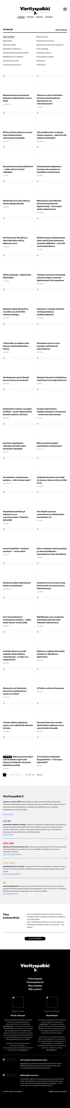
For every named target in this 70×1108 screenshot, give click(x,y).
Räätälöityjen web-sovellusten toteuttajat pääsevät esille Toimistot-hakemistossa (50, 620)
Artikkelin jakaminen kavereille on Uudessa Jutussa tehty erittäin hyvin (52, 480)
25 (30, 775)
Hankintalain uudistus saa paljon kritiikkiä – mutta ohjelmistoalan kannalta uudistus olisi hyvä (17, 412)
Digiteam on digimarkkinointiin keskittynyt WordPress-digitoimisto (51, 654)
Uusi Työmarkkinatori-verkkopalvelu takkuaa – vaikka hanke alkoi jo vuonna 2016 (17, 620)
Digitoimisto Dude (25, 1063)
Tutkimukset (40, 65)
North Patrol (43, 1024)
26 (33, 775)
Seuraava (39, 775)
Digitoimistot (7, 41)
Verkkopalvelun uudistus (45, 57)
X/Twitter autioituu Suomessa (50, 688)
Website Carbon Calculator (49, 1083)
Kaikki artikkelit (8, 37)
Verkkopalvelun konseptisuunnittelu (16, 53)
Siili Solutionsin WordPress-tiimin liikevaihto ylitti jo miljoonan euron (15, 241)
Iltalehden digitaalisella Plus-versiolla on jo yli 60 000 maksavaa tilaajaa (16, 312)
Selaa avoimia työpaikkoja (12, 874)
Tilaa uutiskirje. (8, 814)
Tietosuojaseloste (35, 982)
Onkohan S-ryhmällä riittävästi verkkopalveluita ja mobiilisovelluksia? (50, 312)
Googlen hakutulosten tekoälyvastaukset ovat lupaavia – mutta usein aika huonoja (51, 412)
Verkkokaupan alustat (11, 61)
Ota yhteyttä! (22, 1050)
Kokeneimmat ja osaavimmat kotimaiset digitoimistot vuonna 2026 (17, 98)
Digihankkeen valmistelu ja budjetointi (50, 45)
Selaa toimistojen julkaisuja (12, 854)
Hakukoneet (40, 61)
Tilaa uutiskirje (35, 938)
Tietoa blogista (35, 979)
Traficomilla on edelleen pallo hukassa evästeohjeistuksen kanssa (16, 346)
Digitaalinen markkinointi (12, 49)
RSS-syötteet (34, 989)
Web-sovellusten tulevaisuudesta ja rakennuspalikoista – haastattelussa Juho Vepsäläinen (52, 551)
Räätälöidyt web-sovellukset (13, 57)
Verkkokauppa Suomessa (12, 65)
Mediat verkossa (42, 37)
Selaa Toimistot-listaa (10, 893)
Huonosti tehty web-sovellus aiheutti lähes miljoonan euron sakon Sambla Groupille (50, 725)
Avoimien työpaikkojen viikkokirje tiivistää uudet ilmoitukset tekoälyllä (14, 446)
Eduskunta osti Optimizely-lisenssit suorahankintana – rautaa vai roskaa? (15, 691)
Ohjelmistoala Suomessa (45, 41)
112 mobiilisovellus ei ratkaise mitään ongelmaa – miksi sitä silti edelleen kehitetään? (51, 135)
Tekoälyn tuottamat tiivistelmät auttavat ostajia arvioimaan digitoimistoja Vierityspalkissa (51, 278)
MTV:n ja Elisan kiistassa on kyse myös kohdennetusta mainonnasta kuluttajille (17, 135)
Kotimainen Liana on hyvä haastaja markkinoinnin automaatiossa (48, 346)
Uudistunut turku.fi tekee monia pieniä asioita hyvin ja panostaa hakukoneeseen (51, 586)
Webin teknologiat (9, 45)
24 (27, 775)
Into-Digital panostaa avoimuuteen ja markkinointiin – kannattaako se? (51, 514)
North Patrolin (8, 1026)
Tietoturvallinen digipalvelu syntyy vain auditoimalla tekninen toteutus (18, 725)
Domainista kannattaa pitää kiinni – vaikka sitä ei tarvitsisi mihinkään (18, 169)
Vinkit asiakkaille (42, 49)
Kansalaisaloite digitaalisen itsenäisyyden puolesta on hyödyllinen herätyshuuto (49, 169)
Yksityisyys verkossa (43, 53)
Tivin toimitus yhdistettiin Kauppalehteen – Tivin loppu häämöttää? (49, 760)
